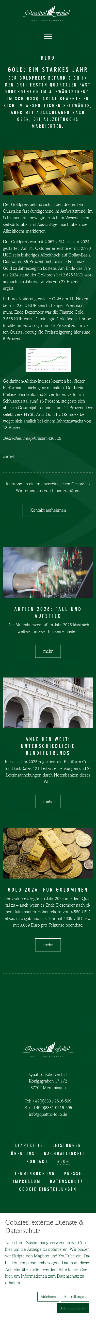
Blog (63, 1161)
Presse (73, 1173)
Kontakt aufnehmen (48, 510)
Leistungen (66, 1145)
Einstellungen (75, 1296)
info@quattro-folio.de (48, 1114)
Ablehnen (48, 1296)
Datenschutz (66, 1181)
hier (8, 1276)
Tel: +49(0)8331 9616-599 (48, 1101)
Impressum (27, 1181)
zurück (9, 456)
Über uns (23, 1153)
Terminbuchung (35, 1173)
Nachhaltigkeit (64, 1153)
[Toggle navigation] (48, 37)
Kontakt (37, 1161)
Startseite (29, 1145)
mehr (48, 651)
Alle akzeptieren (73, 1308)
